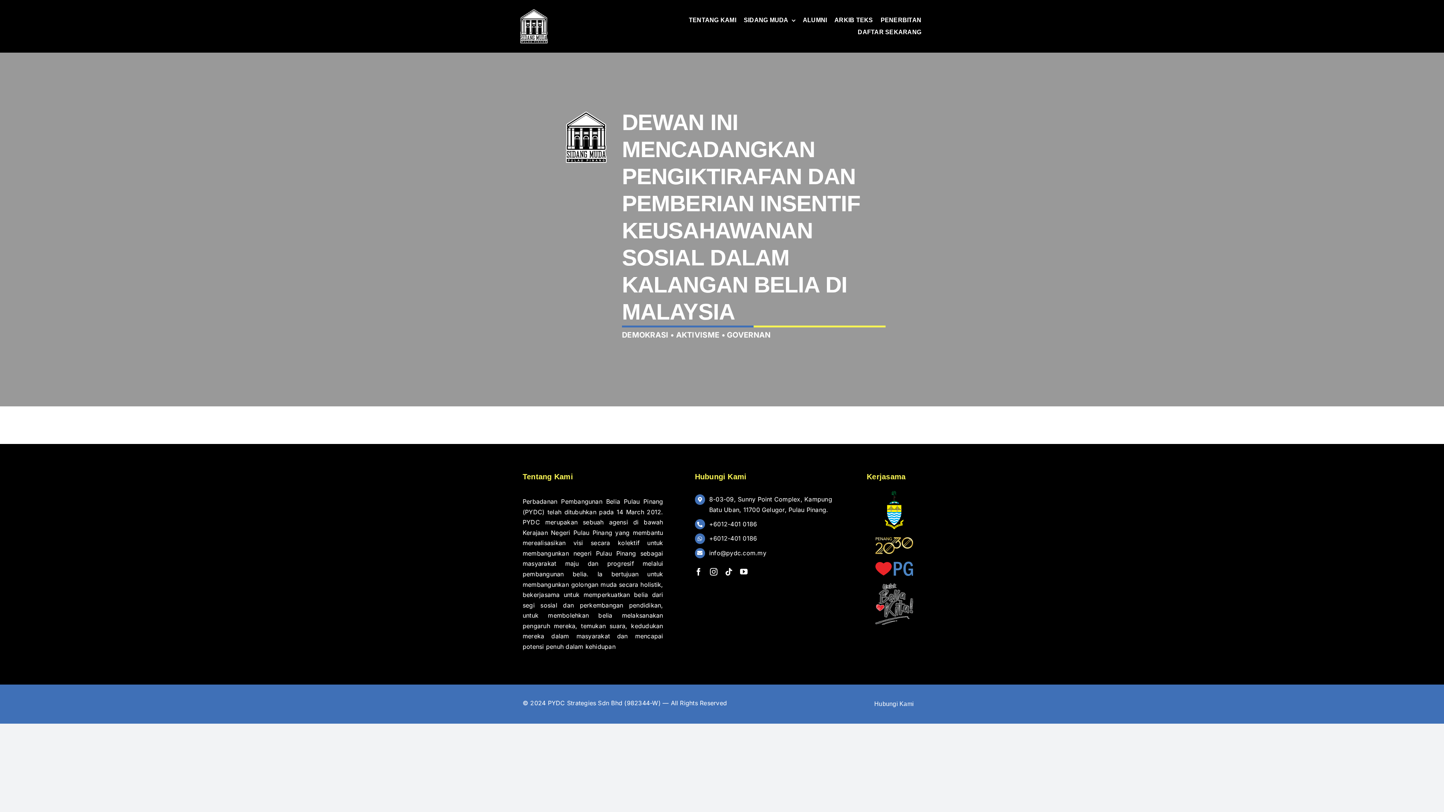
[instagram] (713, 572)
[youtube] (744, 572)
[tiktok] (729, 572)
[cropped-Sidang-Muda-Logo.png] (534, 10)
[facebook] (698, 572)
